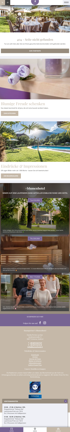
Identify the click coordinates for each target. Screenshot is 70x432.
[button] (58, 2)
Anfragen (58, 431)
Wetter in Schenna (35, 361)
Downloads (35, 355)
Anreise (35, 357)
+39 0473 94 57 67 (36, 343)
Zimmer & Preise (35, 359)
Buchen (12, 431)
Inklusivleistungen (35, 363)
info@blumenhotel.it (35, 347)
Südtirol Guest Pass (35, 365)
